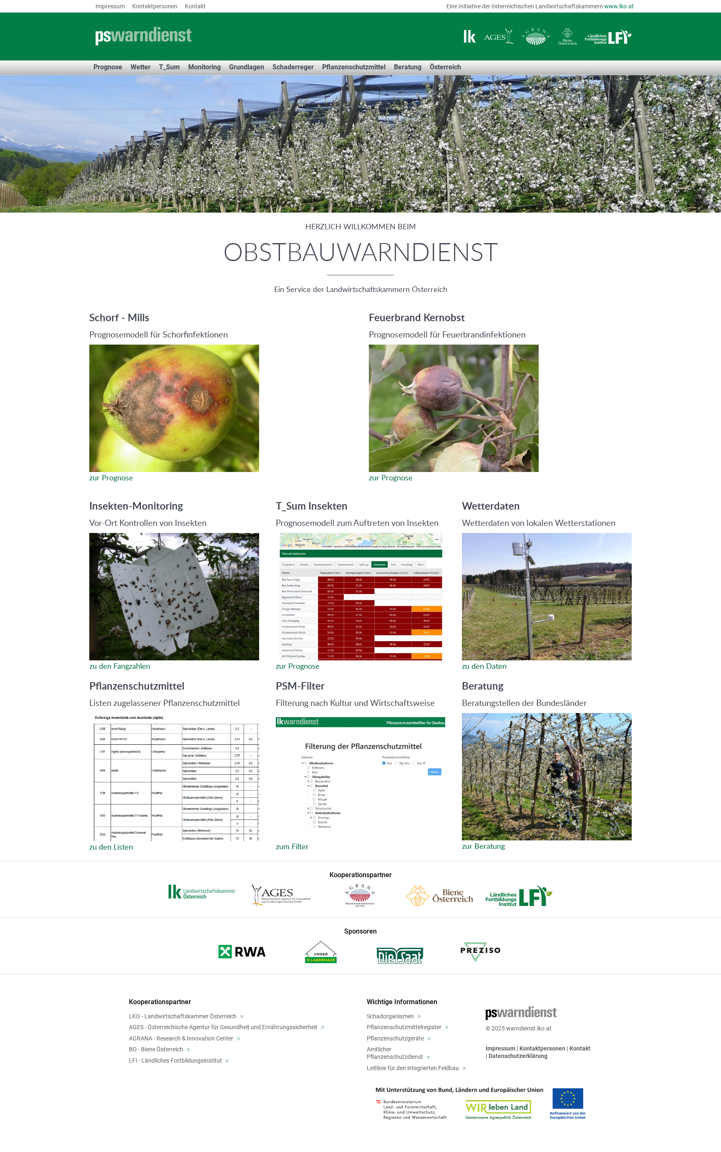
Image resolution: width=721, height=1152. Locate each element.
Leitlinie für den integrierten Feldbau (413, 1068)
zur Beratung (483, 846)
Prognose (107, 67)
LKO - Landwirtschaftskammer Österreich (183, 1016)
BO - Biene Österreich (156, 1049)
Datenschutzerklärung (518, 1056)
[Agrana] (536, 36)
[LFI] (608, 36)
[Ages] (498, 36)
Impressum (110, 6)
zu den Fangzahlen (119, 666)
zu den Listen (111, 847)
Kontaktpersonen (154, 6)
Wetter (141, 67)
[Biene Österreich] (567, 36)
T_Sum (169, 67)
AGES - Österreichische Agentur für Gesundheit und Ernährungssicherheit (223, 1027)
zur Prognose (111, 477)
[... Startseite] (197, 36)
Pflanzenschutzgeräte (395, 1038)
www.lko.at (619, 6)
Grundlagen (246, 67)
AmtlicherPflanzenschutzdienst (395, 1053)
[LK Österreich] (470, 36)
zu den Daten (484, 666)
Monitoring (204, 67)
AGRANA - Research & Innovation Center (181, 1038)
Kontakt (195, 6)
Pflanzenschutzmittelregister (404, 1027)
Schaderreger (293, 67)
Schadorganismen (390, 1016)
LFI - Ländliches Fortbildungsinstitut (175, 1060)
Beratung (407, 67)
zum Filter (292, 846)
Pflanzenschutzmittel (354, 67)
